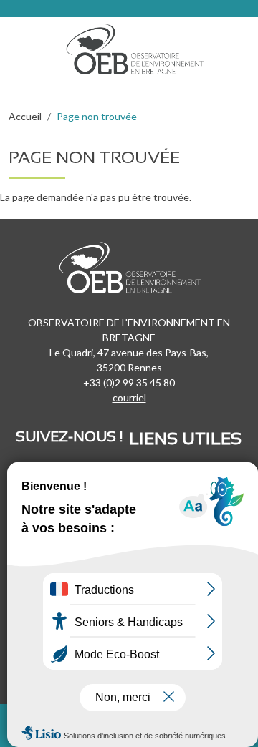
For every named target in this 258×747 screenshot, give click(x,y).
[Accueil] (139, 45)
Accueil (25, 116)
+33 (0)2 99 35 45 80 (129, 382)
